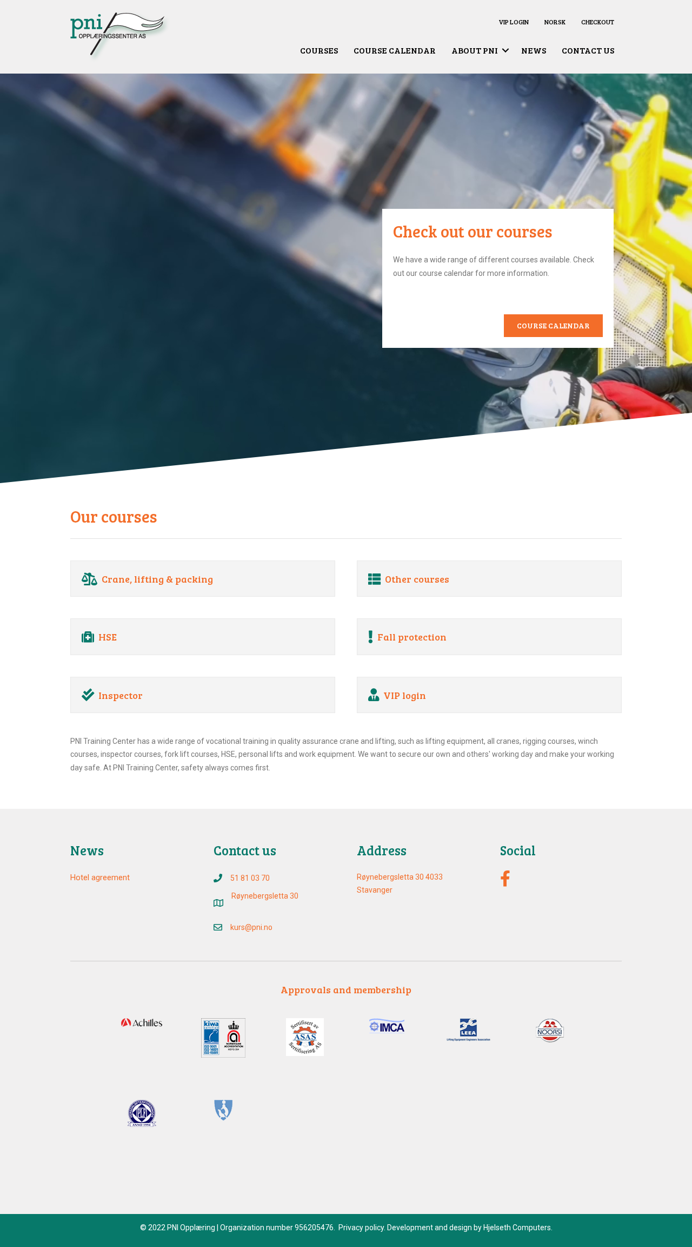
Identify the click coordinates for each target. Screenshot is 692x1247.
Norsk (554, 21)
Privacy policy (361, 1227)
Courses (319, 50)
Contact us (588, 50)
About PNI (474, 50)
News (533, 50)
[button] (505, 50)
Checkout (597, 21)
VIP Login (513, 21)
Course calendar (395, 50)
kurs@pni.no (251, 927)
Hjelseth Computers (517, 1227)
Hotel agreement (100, 877)
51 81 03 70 (250, 878)
